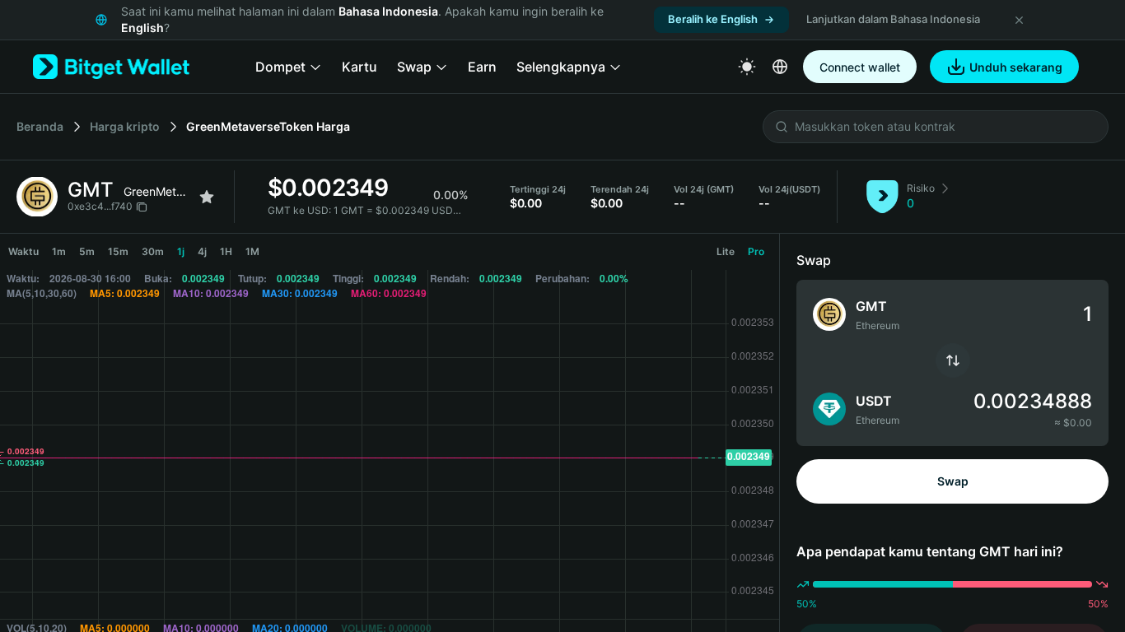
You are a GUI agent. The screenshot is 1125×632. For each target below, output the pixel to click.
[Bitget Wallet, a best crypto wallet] (111, 66)
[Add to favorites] (206, 196)
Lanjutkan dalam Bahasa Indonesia (893, 19)
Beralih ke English (713, 19)
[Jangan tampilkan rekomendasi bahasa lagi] (1018, 19)
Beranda (39, 126)
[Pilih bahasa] (780, 67)
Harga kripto (125, 126)
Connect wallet (859, 67)
